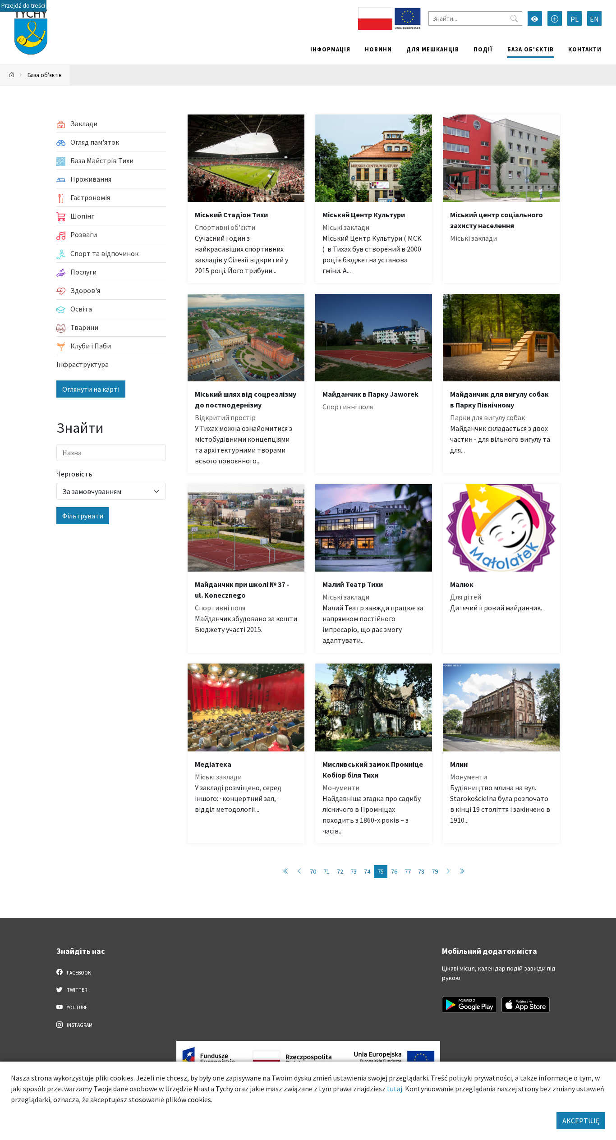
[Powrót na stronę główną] (12, 75)
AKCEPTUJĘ (580, 1120)
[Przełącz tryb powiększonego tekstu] (554, 18)
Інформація (330, 49)
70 (313, 871)
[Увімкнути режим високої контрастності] (535, 18)
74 (367, 871)
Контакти (585, 49)
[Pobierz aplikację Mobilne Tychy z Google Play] (469, 1005)
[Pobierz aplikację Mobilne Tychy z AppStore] (525, 1005)
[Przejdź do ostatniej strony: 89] (462, 871)
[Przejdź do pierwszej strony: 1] (286, 871)
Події (483, 49)
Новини (378, 49)
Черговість (74, 473)
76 (394, 871)
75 (380, 871)
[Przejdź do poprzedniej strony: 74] (299, 871)
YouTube (76, 1007)
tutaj (394, 1088)
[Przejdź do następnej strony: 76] (448, 871)
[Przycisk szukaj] (514, 18)
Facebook (78, 973)
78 (421, 871)
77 (408, 871)
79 (435, 871)
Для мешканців (432, 49)
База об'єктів (530, 49)
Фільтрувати (82, 515)
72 (340, 871)
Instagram (79, 1025)
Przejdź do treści (23, 5)
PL (574, 18)
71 (326, 871)
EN (594, 18)
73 (353, 871)
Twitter (76, 990)
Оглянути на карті (91, 389)
